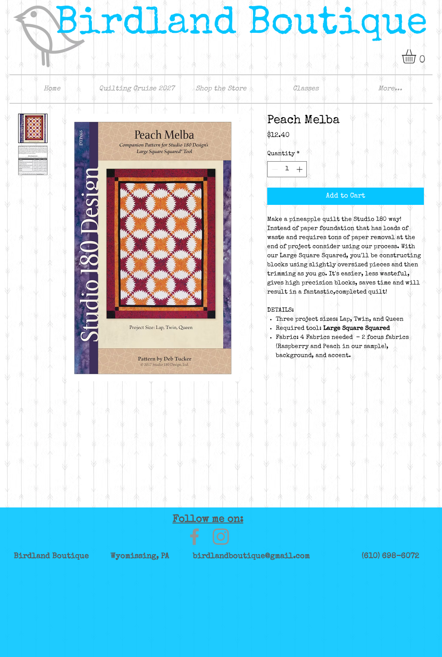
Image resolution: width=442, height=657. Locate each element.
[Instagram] (221, 537)
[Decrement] (273, 169)
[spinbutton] (287, 169)
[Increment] (300, 169)
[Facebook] (194, 537)
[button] (417, 56)
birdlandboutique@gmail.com (251, 556)
